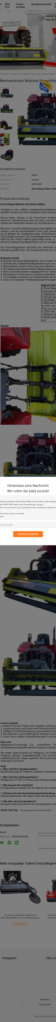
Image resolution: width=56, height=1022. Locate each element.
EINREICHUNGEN (28, 534)
